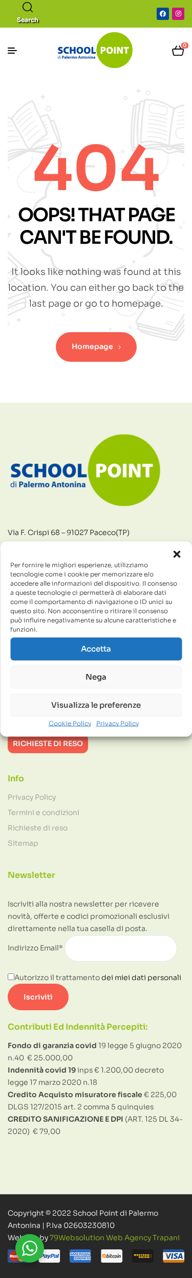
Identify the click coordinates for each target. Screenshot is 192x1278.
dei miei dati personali (141, 977)
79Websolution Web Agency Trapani (115, 1237)
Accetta (96, 649)
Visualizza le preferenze (96, 705)
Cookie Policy (70, 723)
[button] (177, 554)
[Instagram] (178, 14)
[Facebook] (163, 14)
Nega (96, 677)
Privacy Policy (117, 723)
